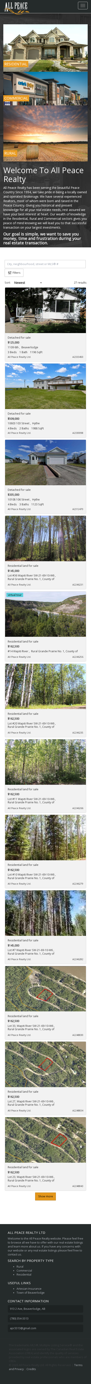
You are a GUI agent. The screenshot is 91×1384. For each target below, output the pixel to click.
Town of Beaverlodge (31, 1293)
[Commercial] (45, 88)
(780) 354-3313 (19, 1318)
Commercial (24, 1270)
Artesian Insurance (29, 1289)
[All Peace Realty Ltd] (16, 5)
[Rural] (45, 133)
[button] (81, 264)
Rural (20, 1266)
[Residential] (45, 48)
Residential (24, 1274)
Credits (31, 1369)
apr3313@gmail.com (23, 1328)
